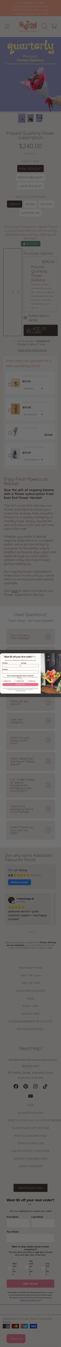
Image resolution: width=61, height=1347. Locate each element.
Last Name (23, 663)
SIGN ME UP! (20, 684)
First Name (4, 663)
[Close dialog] (59, 655)
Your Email (4, 669)
